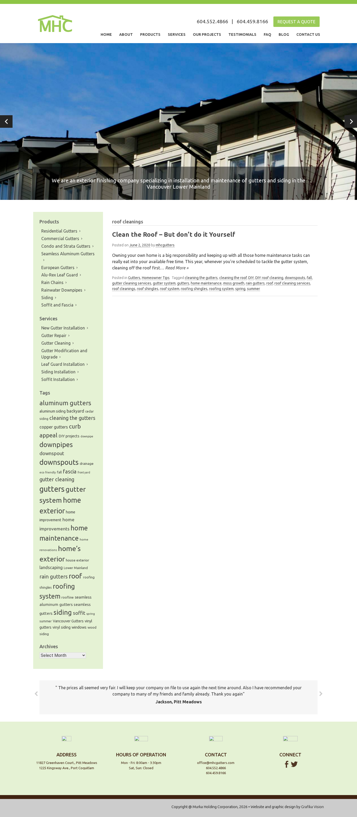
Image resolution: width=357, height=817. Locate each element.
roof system (169, 289)
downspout (51, 453)
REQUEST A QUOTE (296, 21)
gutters (183, 283)
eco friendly (47, 472)
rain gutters (255, 283)
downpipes (56, 444)
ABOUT (126, 34)
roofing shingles (194, 289)
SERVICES (177, 34)
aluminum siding (52, 411)
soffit (79, 613)
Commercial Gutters (60, 238)
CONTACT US (308, 34)
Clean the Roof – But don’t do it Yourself (173, 234)
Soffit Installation (58, 379)
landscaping (51, 567)
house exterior (77, 560)
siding (63, 612)
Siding (47, 297)
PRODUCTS (150, 34)
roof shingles (147, 289)
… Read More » (174, 267)
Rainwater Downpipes (61, 290)
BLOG (284, 34)
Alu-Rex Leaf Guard (59, 275)
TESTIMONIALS (242, 34)
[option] (178, 121)
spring (240, 289)
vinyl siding (62, 627)
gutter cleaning (56, 479)
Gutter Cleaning (56, 343)
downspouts (295, 278)
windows (79, 627)
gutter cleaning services (131, 283)
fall (309, 278)
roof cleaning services (292, 283)
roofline (67, 597)
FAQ (267, 34)
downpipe (86, 436)
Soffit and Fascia (57, 305)
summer (253, 289)
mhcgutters (165, 245)
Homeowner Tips (156, 278)
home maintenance (206, 283)
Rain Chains (52, 282)
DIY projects (69, 436)
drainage (87, 463)
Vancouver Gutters (68, 621)
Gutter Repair (53, 335)
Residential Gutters (59, 231)
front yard (84, 472)
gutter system (164, 283)
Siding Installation (58, 371)
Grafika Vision (312, 807)
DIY (251, 278)
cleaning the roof (233, 278)
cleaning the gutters (201, 278)
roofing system (221, 289)
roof (269, 283)
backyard (75, 411)
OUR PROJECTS (207, 34)
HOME (106, 34)
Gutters (134, 278)
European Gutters (57, 267)
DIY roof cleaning (269, 278)
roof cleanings (123, 289)
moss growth (233, 283)
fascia (70, 471)
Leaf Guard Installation (63, 364)
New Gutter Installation (63, 328)
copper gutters (53, 427)
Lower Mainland (76, 568)
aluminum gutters (65, 403)
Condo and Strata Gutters (65, 246)
